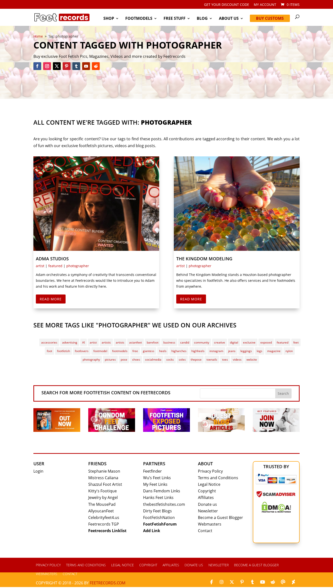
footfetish (63, 351)
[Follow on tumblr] (76, 66)
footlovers (81, 351)
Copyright (207, 491)
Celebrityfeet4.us (103, 517)
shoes (136, 359)
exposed (266, 342)
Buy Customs (270, 18)
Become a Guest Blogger (220, 517)
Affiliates (206, 497)
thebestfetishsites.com (164, 504)
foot (49, 351)
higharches (178, 351)
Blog (202, 19)
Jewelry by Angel (103, 497)
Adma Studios (52, 259)
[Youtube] (262, 582)
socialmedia (153, 359)
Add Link (151, 530)
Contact (205, 530)
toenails (211, 359)
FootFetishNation (159, 517)
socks (170, 359)
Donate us (207, 504)
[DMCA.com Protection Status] (276, 511)
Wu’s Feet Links (157, 477)
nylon (289, 351)
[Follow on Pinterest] (66, 66)
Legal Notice (209, 484)
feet (296, 342)
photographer (77, 266)
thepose (196, 359)
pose (124, 359)
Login (38, 471)
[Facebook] (211, 582)
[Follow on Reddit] (96, 66)
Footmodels (138, 19)
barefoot (152, 342)
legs (259, 351)
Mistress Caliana (103, 477)
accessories (49, 342)
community (201, 342)
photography (91, 359)
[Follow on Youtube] (86, 66)
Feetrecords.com (107, 583)
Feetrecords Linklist (107, 530)
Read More (51, 299)
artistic (106, 342)
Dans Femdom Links (161, 491)
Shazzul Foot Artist (105, 484)
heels (162, 351)
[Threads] (283, 582)
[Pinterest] (242, 582)
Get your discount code (226, 5)
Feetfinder (152, 471)
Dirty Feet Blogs (157, 511)
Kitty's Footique (102, 491)
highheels (198, 351)
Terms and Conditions (218, 477)
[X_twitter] (232, 582)
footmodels (119, 351)
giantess (148, 351)
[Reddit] (273, 582)
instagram (216, 351)
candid (184, 342)
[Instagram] (221, 582)
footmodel (100, 351)
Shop (108, 19)
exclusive (249, 342)
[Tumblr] (252, 582)
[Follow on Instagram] (47, 66)
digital (234, 342)
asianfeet (135, 342)
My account (265, 5)
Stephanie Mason (104, 471)
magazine (274, 351)
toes (225, 359)
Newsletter (208, 511)
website (251, 359)
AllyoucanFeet (101, 511)
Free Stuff (175, 19)
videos (237, 359)
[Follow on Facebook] (37, 66)
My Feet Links (155, 484)
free (135, 351)
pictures (110, 359)
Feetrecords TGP (103, 524)
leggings (246, 351)
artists (120, 342)
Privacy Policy (210, 471)
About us (229, 19)
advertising (69, 342)
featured (55, 266)
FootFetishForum (160, 524)
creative (219, 342)
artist (40, 266)
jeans (231, 351)
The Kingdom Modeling (204, 259)
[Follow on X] (57, 66)
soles (182, 359)
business (169, 342)
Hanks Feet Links (158, 497)
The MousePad (102, 504)
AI (83, 342)
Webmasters (209, 524)
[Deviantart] (293, 582)
